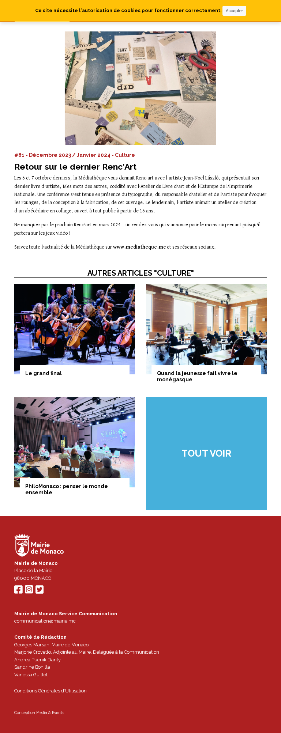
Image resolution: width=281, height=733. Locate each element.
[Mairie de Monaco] (39, 546)
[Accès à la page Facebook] (18, 591)
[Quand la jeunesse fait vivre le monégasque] (206, 329)
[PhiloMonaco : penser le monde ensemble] (74, 442)
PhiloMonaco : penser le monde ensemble (66, 489)
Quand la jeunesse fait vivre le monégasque (197, 376)
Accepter (234, 10)
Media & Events (50, 712)
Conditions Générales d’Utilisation (50, 691)
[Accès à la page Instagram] (29, 591)
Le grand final (43, 373)
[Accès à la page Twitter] (39, 591)
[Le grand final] (74, 329)
